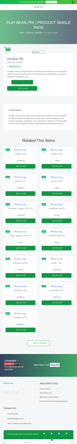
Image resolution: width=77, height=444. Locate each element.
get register (51, 2)
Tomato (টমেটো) (20, 317)
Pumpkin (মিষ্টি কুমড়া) (56, 236)
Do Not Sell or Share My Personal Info (53, 401)
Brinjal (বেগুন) (20, 181)
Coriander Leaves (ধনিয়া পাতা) (20, 208)
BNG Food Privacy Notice (49, 397)
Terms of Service (46, 393)
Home (21, 33)
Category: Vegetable (34, 33)
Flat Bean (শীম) (15, 58)
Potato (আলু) (56, 154)
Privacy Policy (45, 389)
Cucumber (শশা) (56, 290)
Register (54, 364)
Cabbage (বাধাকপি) (20, 263)
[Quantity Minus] (9, 82)
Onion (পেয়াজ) (56, 181)
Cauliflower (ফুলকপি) (56, 208)
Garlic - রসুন (56, 263)
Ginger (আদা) (20, 154)
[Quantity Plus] (35, 82)
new (8, 50)
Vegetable (19, 62)
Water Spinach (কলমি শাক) (20, 236)
